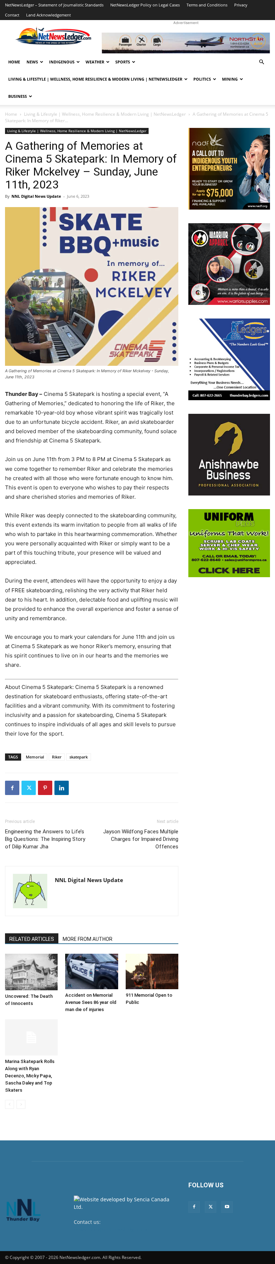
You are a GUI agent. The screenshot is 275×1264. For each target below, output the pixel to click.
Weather (95, 61)
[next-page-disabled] (20, 1104)
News (32, 61)
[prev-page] (9, 1104)
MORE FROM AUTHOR (87, 939)
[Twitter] (28, 788)
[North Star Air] (186, 43)
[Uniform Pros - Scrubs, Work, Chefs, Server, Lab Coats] (229, 543)
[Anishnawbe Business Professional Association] (229, 454)
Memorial (35, 757)
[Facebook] (12, 788)
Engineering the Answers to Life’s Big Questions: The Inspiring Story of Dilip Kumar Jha (45, 839)
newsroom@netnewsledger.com (112, 1229)
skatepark (78, 757)
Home (14, 61)
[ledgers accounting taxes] (229, 359)
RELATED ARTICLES (31, 939)
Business (17, 96)
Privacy (240, 5)
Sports (122, 61)
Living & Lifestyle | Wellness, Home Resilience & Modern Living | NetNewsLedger (95, 79)
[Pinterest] (45, 788)
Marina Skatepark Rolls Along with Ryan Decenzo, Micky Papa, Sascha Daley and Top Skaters (29, 1076)
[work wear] (229, 264)
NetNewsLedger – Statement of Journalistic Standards (54, 5)
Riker (57, 757)
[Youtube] (227, 1207)
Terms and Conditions (207, 5)
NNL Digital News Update (36, 196)
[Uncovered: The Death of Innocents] (31, 972)
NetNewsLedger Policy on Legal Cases (145, 5)
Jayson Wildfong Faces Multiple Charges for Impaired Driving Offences (140, 839)
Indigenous (61, 61)
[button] (261, 62)
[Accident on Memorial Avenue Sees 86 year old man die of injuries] (91, 971)
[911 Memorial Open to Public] (152, 971)
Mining (230, 79)
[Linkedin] (61, 788)
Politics (202, 79)
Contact (12, 15)
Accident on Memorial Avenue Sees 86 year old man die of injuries (90, 1002)
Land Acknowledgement (48, 15)
